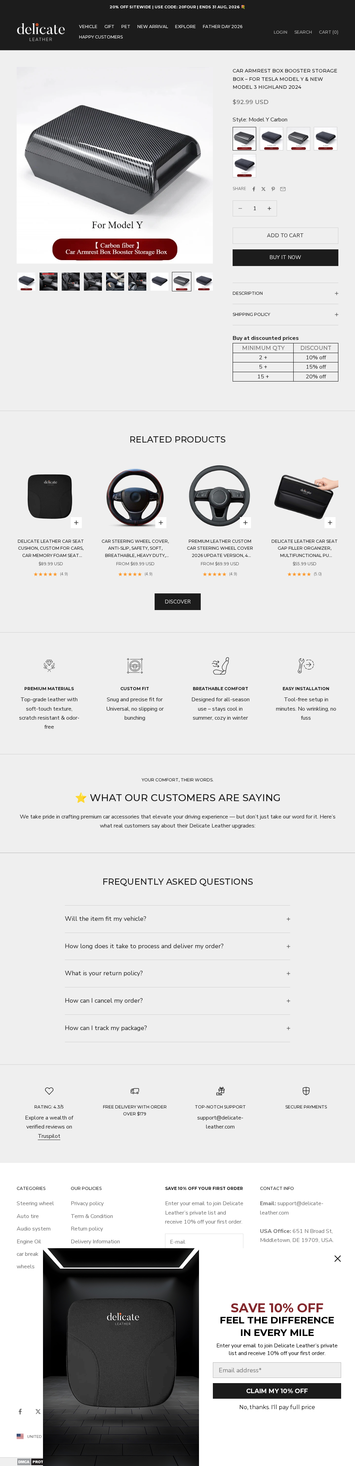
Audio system (34, 1229)
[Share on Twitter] (263, 189)
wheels (26, 1266)
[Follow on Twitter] (38, 1411)
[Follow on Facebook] (20, 1411)
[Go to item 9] (204, 281)
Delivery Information (95, 1241)
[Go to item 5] (115, 281)
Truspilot (49, 1136)
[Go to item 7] (159, 281)
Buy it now (285, 257)
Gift (109, 26)
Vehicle (88, 26)
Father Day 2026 (222, 26)
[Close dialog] (338, 1259)
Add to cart (285, 235)
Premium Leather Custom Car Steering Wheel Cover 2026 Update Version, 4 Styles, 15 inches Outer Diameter (220, 549)
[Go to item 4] (93, 281)
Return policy (87, 1229)
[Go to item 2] (48, 281)
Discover (178, 601)
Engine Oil (29, 1241)
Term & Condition (92, 1216)
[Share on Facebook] (254, 189)
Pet (125, 26)
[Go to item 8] (181, 281)
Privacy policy (87, 1203)
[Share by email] (283, 189)
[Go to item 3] (70, 281)
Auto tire (28, 1216)
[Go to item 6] (137, 281)
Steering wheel (35, 1203)
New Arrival (152, 26)
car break (27, 1254)
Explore (185, 26)
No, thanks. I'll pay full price (277, 1407)
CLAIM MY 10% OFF (277, 1391)
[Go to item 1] (26, 281)
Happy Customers (101, 37)
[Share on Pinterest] (273, 189)
